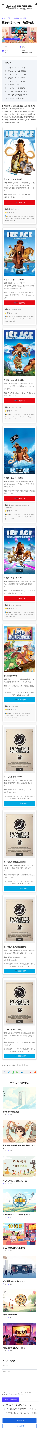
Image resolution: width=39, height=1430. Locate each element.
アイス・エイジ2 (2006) (17, 71)
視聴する (22, 202)
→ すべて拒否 (19, 1426)
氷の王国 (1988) (14, 85)
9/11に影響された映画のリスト (14, 1281)
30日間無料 (22, 700)
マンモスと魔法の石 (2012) (17, 91)
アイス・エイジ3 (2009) (17, 74)
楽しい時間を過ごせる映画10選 (14, 1248)
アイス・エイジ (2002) (16, 68)
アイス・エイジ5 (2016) (16, 81)
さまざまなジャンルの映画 (11, 39)
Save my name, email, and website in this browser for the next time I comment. (20, 1394)
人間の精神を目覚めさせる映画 (14, 1348)
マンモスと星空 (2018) (16, 98)
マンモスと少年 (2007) (16, 88)
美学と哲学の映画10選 (11, 1112)
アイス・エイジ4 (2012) (16, 78)
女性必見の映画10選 (10, 1315)
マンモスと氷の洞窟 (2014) (18, 95)
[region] (19, 1416)
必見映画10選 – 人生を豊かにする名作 (16, 1214)
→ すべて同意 (19, 1420)
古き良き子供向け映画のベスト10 (15, 1181)
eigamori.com (24, 5)
